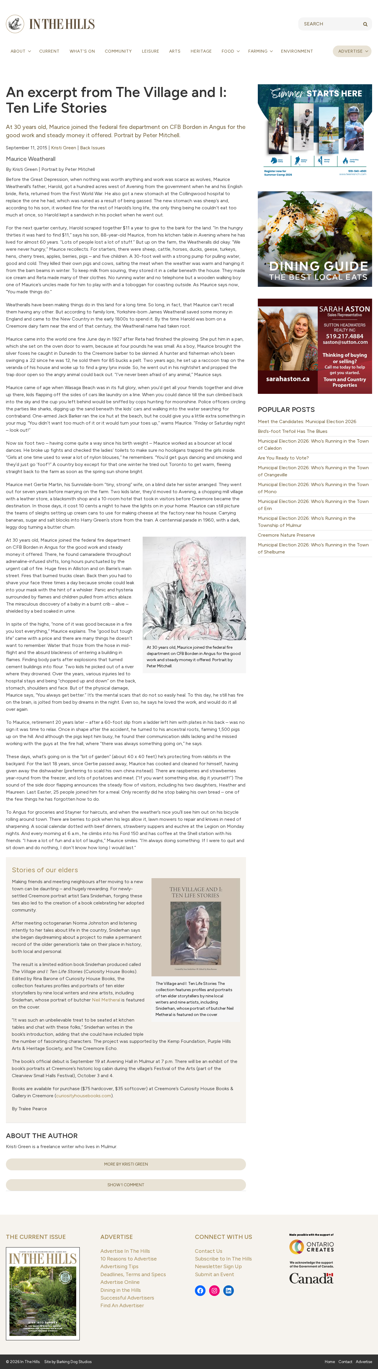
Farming (258, 51)
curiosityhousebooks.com (83, 1095)
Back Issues (92, 148)
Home (330, 1362)
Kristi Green (63, 148)
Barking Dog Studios (74, 1362)
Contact (345, 1362)
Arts (175, 51)
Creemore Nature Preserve (286, 535)
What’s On (82, 51)
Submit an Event (214, 1274)
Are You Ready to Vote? (283, 458)
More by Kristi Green (126, 1164)
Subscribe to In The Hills (223, 1258)
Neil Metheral (106, 1000)
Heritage (201, 51)
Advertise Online (120, 1282)
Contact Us (208, 1251)
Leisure (150, 51)
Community (118, 51)
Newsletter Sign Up (218, 1266)
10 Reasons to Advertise (128, 1258)
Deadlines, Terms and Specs (133, 1274)
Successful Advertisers (127, 1297)
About (19, 51)
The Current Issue (36, 1236)
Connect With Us (223, 1236)
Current (49, 51)
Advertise (350, 51)
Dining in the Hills (120, 1290)
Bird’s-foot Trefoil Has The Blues (293, 431)
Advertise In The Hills (125, 1251)
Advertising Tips (119, 1266)
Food (229, 51)
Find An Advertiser (122, 1305)
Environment (297, 51)
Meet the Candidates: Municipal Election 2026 (307, 421)
